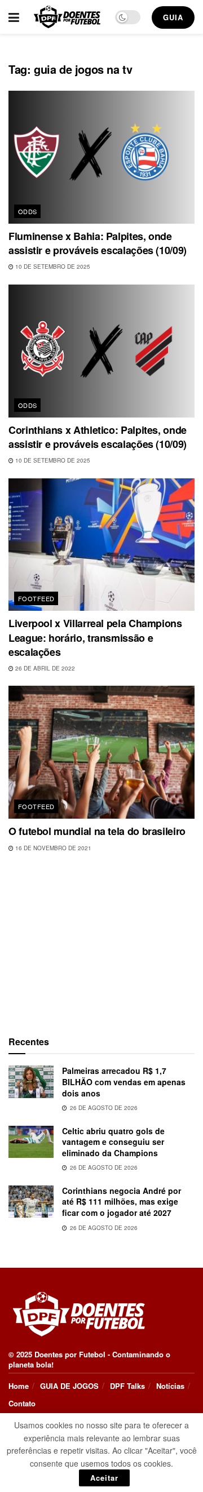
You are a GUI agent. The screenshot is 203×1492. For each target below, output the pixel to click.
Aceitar (104, 1477)
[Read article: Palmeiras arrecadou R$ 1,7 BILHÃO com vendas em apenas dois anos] (31, 1081)
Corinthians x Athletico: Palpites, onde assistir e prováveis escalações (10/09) (97, 437)
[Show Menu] (13, 17)
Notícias (170, 1385)
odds (27, 211)
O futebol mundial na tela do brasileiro (97, 831)
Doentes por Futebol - (72, 1354)
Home (18, 1385)
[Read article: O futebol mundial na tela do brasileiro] (101, 752)
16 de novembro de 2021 (52, 848)
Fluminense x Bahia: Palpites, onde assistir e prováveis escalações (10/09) (97, 243)
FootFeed (36, 598)
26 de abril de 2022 (44, 668)
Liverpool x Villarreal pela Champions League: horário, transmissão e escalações (95, 637)
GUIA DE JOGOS (69, 1385)
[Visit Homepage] (67, 17)
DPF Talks (127, 1385)
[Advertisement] (101, 941)
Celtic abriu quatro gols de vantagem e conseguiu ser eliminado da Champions (113, 1141)
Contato (22, 1403)
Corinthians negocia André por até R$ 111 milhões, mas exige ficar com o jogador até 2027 (121, 1201)
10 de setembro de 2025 (52, 266)
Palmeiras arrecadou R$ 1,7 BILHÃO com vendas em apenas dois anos (124, 1081)
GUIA (173, 17)
